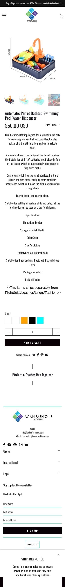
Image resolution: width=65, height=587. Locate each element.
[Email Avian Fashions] (26, 444)
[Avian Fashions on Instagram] (20, 444)
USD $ (31, 544)
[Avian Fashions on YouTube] (9, 444)
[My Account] (3, 15)
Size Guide (51, 125)
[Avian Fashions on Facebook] (4, 444)
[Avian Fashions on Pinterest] (15, 444)
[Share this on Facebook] (38, 354)
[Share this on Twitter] (34, 354)
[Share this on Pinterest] (42, 354)
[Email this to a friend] (47, 354)
